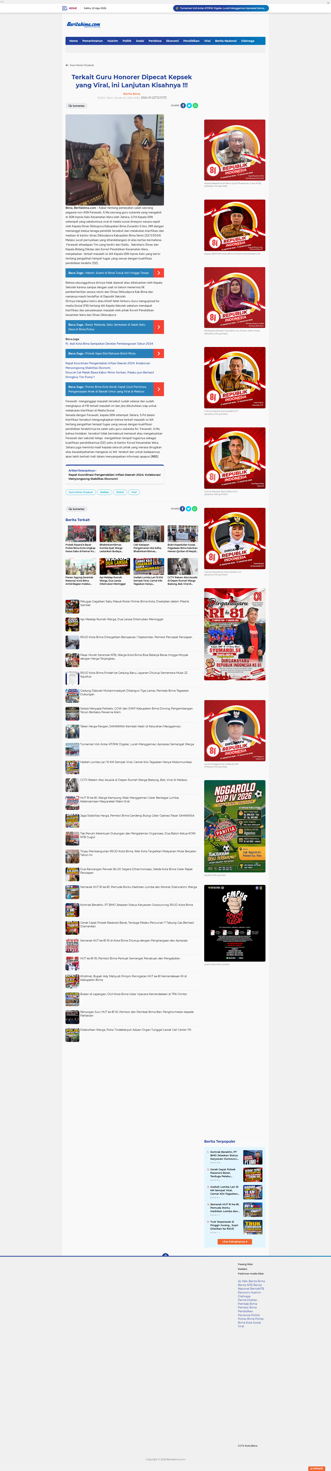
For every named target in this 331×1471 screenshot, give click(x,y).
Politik (127, 41)
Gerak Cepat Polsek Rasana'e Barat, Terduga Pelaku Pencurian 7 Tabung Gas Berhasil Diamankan (223, 1173)
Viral (207, 41)
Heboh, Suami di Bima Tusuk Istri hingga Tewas (117, 273)
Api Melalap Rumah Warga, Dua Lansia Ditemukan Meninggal (121, 619)
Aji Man (243, 1281)
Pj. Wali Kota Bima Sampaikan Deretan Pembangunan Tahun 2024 (109, 343)
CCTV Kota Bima (247, 1445)
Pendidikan (191, 41)
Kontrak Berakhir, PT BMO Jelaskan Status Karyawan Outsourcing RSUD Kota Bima (136, 905)
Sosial (140, 41)
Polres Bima (246, 1319)
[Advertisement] (132, 1071)
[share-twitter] (189, 105)
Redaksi (242, 1269)
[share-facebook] (183, 105)
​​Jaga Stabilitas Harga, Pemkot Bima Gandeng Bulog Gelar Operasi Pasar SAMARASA (137, 815)
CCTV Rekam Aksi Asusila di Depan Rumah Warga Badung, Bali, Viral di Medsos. (134, 780)
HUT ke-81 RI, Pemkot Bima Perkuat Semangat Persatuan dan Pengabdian (130, 958)
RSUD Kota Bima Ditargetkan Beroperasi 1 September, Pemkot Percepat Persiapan (136, 637)
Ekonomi (172, 41)
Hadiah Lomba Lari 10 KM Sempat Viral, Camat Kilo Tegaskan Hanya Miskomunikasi (222, 8)
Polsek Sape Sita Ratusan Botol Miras (110, 353)
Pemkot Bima (247, 1307)
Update (317, 1468)
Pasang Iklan (245, 1264)
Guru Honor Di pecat (81, 492)
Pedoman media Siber (251, 1273)
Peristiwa (155, 41)
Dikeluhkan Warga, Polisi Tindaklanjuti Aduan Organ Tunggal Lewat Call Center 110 (135, 1030)
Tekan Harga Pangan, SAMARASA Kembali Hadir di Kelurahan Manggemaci (130, 726)
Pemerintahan (92, 41)
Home (73, 8)
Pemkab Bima (247, 1304)
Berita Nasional (226, 41)
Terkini (120, 492)
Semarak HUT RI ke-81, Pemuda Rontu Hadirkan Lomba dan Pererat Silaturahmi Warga (138, 887)
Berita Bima (257, 1281)
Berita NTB (245, 1285)
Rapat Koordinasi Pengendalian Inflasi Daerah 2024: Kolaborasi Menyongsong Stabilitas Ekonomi (115, 477)
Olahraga (247, 41)
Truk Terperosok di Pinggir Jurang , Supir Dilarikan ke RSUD (224, 1225)
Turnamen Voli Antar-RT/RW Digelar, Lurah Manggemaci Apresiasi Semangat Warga (137, 744)
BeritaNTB (257, 1288)
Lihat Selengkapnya (234, 1241)
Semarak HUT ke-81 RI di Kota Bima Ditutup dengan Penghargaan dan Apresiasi (134, 940)
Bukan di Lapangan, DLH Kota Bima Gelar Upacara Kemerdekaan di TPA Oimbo (133, 994)
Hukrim (112, 41)
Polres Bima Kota (251, 1320)
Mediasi (104, 492)
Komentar (78, 105)
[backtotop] (165, 1256)
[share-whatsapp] (195, 105)
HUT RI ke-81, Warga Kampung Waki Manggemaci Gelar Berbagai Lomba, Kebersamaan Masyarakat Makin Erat (129, 799)
